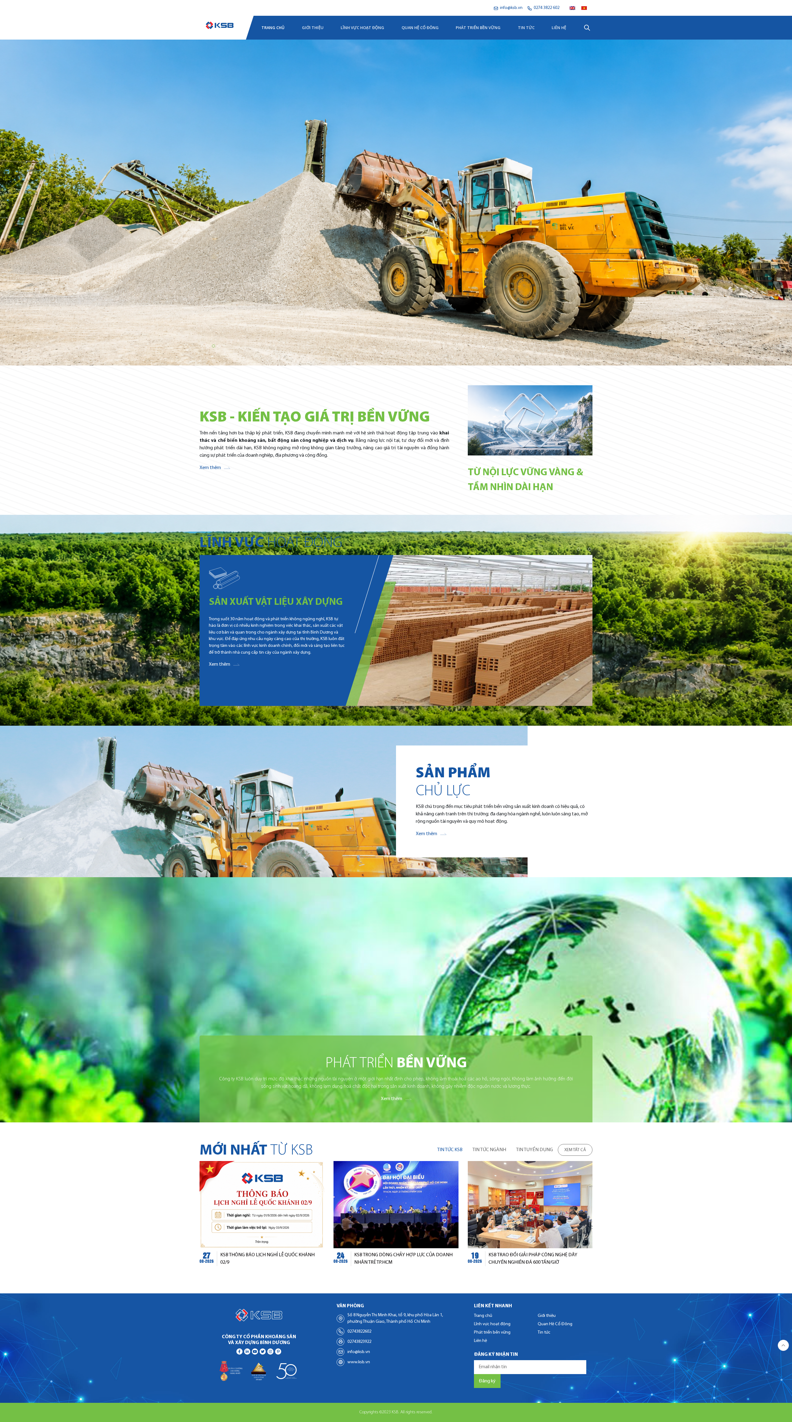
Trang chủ (273, 27)
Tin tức (526, 27)
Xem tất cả (575, 1150)
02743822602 (359, 1331)
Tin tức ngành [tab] (489, 1149)
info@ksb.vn (358, 1352)
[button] (202, 346)
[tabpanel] (396, 1217)
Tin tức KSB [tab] (450, 1149)
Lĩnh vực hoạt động (362, 27)
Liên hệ (559, 27)
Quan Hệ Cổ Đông (420, 27)
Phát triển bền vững (478, 27)
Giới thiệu (313, 27)
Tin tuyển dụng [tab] (534, 1149)
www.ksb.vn (358, 1362)
